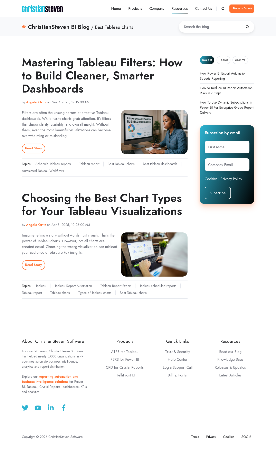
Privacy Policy (231, 179)
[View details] (63, 407)
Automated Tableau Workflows (43, 171)
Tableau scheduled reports (158, 286)
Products (124, 341)
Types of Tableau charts (94, 292)
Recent (207, 60)
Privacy (211, 436)
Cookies (211, 179)
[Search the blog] (247, 27)
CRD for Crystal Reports (125, 367)
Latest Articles (230, 375)
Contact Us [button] (203, 8)
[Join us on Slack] (38, 407)
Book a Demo (242, 8)
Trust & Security (177, 351)
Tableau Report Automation (73, 286)
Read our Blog (230, 351)
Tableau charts (60, 292)
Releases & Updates (230, 367)
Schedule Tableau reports (53, 164)
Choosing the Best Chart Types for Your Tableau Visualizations (102, 204)
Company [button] (156, 8)
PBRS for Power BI (125, 359)
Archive (240, 60)
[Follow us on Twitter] (25, 407)
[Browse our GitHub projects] (50, 407)
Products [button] (135, 8)
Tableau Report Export (115, 286)
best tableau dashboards (160, 164)
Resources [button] (180, 8)
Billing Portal (177, 375)
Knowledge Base (230, 359)
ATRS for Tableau (124, 351)
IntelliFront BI (124, 375)
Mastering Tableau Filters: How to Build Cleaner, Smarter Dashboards (102, 75)
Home (116, 8)
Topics (223, 60)
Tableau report (89, 164)
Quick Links (177, 341)
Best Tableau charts (121, 164)
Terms (195, 436)
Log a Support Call (177, 367)
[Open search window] (223, 9)
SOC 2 (246, 436)
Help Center (178, 359)
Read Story (33, 148)
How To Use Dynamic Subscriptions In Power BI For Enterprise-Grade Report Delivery (227, 107)
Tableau (41, 286)
